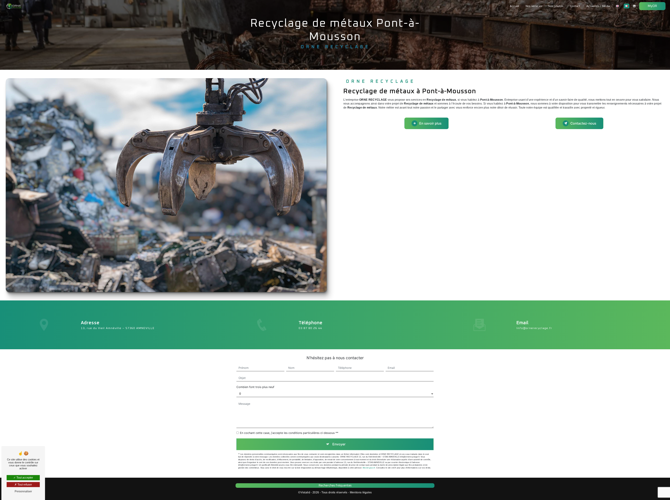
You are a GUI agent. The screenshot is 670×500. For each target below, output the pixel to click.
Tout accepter (24, 477)
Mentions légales (361, 492)
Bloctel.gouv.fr (369, 468)
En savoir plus (430, 123)
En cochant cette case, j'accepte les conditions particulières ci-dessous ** (289, 433)
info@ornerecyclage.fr (534, 328)
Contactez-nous (583, 123)
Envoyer (338, 444)
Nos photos (555, 6)
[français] (626, 6)
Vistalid (305, 492)
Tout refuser (24, 484)
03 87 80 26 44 (310, 328)
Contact (575, 6)
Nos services (534, 6)
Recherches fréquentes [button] (335, 485)
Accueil (514, 6)
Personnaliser (23, 491)
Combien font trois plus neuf (255, 387)
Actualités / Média (598, 6)
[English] (617, 6)
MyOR (652, 6)
